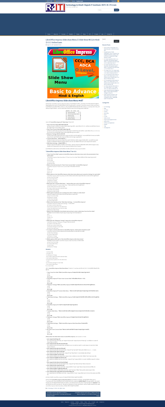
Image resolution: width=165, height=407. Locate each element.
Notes (77, 34)
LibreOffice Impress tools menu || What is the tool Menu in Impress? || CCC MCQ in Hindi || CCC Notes (87, 394)
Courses (63, 34)
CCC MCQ (55, 388)
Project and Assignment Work (110, 119)
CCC (90, 34)
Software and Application (109, 122)
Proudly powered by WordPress (75, 405)
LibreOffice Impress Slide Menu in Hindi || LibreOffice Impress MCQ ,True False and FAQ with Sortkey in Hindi (59, 394)
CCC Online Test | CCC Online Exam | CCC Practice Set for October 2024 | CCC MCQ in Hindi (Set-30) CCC (111, 72)
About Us (56, 34)
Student (71, 34)
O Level (96, 34)
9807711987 (49, 1)
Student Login (79, 1)
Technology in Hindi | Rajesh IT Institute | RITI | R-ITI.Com (91, 5)
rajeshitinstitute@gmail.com (62, 1)
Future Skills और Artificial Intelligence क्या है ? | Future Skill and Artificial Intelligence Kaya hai (111, 92)
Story (84, 34)
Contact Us (109, 34)
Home (48, 34)
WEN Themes (93, 405)
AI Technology (50, 388)
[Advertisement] (82, 23)
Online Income (107, 118)
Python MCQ (106, 121)
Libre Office (59, 388)
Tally (105, 126)
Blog (105, 108)
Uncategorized (107, 127)
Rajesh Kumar (58, 44)
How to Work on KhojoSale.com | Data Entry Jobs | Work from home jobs (111, 49)
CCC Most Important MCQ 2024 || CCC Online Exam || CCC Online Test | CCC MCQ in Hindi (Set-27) (111, 87)
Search (104, 39)
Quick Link (114, 1)
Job (102, 34)
